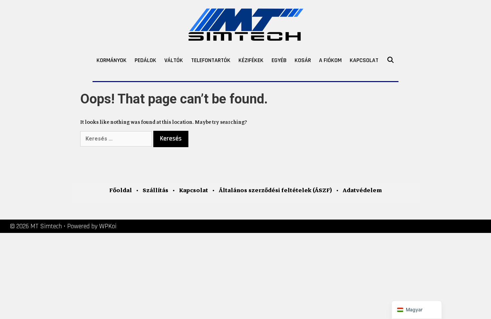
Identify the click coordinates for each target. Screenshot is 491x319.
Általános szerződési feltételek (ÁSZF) (275, 190)
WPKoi (108, 226)
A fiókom (330, 60)
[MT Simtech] (245, 23)
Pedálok (145, 60)
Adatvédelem (362, 190)
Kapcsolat (364, 60)
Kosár (303, 60)
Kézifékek (251, 60)
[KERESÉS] (390, 60)
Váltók (173, 60)
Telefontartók (210, 60)
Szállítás (155, 190)
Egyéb (279, 60)
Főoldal (120, 190)
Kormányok (112, 60)
